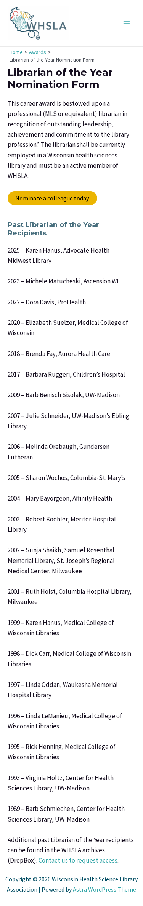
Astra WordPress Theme (104, 889)
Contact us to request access (78, 860)
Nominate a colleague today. (52, 198)
